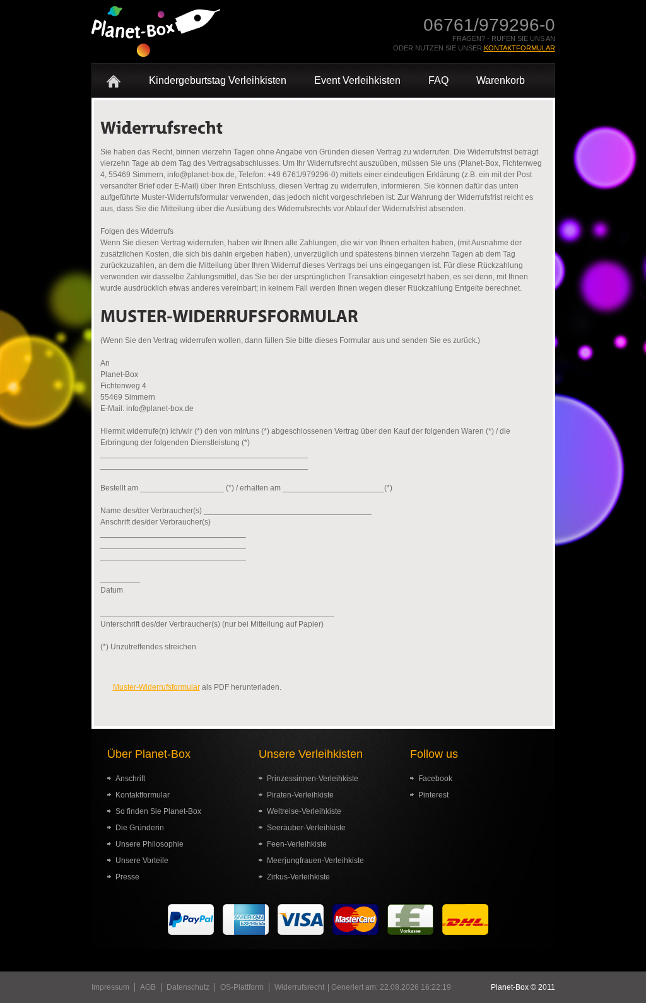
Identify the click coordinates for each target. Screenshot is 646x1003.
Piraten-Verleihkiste (300, 795)
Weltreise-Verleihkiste (304, 811)
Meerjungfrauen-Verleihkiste (315, 860)
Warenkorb (500, 80)
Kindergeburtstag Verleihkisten (217, 80)
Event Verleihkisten (357, 80)
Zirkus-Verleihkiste (298, 877)
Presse (127, 877)
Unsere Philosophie (149, 844)
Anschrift (130, 778)
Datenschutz (188, 987)
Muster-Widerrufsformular (156, 687)
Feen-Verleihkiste (297, 844)
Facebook (435, 778)
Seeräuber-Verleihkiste (306, 827)
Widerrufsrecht (299, 987)
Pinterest (433, 795)
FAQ (438, 80)
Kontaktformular (519, 48)
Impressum (110, 987)
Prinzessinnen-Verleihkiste (312, 778)
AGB (148, 987)
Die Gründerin (139, 827)
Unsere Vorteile (141, 860)
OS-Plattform (242, 987)
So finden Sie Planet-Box (158, 811)
